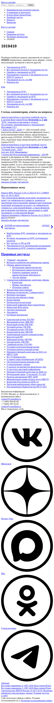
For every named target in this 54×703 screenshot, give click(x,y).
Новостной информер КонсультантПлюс (26, 305)
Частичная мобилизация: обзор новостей (26, 384)
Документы (12, 312)
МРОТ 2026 (12, 354)
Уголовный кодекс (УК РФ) (20, 329)
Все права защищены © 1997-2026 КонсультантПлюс (26, 685)
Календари (17, 282)
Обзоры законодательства (19, 265)
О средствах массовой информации (23, 369)
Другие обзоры (19, 277)
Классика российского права (20, 297)
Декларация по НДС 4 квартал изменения (26, 248)
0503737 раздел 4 (15, 77)
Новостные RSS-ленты (17, 307)
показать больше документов (15, 182)
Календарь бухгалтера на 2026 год (23, 382)
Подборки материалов (17, 37)
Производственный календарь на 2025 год (27, 352)
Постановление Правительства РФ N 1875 (27, 387)
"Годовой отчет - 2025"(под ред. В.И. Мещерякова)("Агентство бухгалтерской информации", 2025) (24, 152)
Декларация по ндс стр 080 (19, 80)
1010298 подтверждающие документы (16, 226)
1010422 (46, 225)
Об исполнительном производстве (23, 362)
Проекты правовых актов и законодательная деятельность (26, 273)
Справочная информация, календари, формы (28, 280)
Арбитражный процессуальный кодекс (25, 334)
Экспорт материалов (16, 310)
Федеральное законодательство (27, 267)
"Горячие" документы (17, 260)
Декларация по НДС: (17, 67)
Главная (10, 32)
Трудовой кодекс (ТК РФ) (19, 327)
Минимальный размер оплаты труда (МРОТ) (28, 379)
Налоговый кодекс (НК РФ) (20, 324)
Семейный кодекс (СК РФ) (19, 344)
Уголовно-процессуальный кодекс (23, 349)
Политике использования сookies (36, 700)
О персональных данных (18, 364)
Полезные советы (20, 287)
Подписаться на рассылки (19, 302)
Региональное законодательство (27, 270)
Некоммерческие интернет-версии (23, 10)
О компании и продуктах (18, 12)
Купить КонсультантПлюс (19, 15)
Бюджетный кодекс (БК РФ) (20, 332)
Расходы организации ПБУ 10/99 (22, 377)
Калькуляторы (13, 300)
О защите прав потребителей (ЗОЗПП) (25, 359)
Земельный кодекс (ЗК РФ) (19, 339)
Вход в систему (8, 2)
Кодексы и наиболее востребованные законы (28, 262)
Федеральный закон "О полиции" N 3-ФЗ (26, 374)
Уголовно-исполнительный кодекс (23, 347)
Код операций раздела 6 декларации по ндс (27, 70)
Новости (11, 20)
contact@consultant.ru (11, 399)
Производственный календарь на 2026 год (27, 372)
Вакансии (11, 22)
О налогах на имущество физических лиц (26, 367)
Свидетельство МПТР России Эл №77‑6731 (22, 690)
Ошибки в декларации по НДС (21, 72)
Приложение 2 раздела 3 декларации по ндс (27, 75)
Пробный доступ (15, 17)
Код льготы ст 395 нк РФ (18, 243)
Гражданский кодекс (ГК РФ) (20, 319)
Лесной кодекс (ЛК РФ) (18, 342)
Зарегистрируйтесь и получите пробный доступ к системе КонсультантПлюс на (24, 118)
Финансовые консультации (19, 290)
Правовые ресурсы (16, 34)
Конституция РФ (15, 337)
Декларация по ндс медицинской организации (29, 246)
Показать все (13, 82)
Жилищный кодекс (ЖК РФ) (20, 322)
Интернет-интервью (16, 295)
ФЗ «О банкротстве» (16, 357)
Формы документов (21, 285)
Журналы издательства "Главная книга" (25, 292)
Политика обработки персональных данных (26, 691)
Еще (3, 87)
